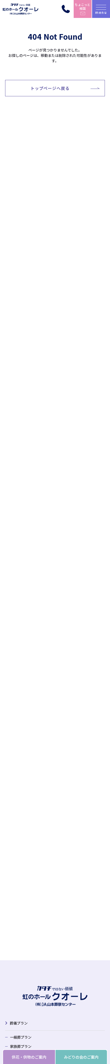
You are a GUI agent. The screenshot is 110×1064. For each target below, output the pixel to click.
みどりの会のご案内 (81, 1057)
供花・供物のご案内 (29, 1057)
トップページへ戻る (50, 88)
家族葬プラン (20, 1046)
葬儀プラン (19, 1023)
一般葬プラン (20, 1037)
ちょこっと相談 (82, 6)
